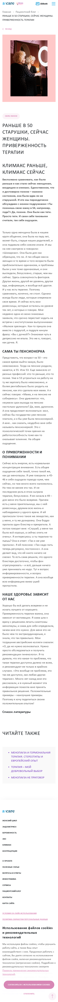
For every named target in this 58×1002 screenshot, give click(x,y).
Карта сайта (8, 903)
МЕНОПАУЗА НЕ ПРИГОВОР (27, 777)
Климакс (6, 845)
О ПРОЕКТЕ (7, 861)
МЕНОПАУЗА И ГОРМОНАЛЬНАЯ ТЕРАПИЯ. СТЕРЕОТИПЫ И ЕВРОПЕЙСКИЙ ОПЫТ (30, 756)
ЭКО (4, 839)
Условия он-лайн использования (19, 913)
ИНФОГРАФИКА (9, 879)
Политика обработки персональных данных (25, 919)
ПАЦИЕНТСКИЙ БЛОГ (11, 891)
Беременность (9, 833)
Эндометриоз (9, 827)
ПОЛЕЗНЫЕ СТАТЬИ (10, 867)
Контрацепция (9, 851)
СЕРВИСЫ (6, 885)
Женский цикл (9, 821)
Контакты (7, 897)
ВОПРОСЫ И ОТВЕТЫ (11, 873)
